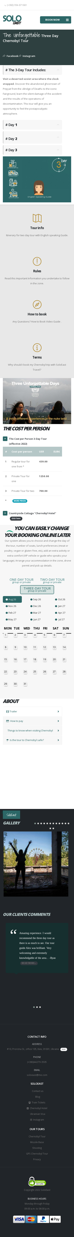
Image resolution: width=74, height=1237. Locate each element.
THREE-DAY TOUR (37, 589)
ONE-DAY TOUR (21, 580)
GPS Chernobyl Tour (37, 1153)
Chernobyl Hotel (38, 1108)
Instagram (28, 56)
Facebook (11, 56)
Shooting (37, 1147)
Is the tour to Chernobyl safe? (26, 740)
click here (16, 518)
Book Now (52, 19)
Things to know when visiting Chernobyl (30, 730)
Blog (37, 1096)
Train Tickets (38, 1102)
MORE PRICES (20, 501)
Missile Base (37, 1142)
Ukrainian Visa (37, 1113)
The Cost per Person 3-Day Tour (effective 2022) (28, 441)
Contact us (37, 1090)
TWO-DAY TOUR (52, 580)
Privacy (37, 1159)
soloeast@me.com (37, 1074)
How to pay (16, 721)
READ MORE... (29, 963)
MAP (64, 1049)
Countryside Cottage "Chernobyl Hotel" (32, 515)
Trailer (13, 711)
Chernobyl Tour (37, 1136)
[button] (35, 823)
